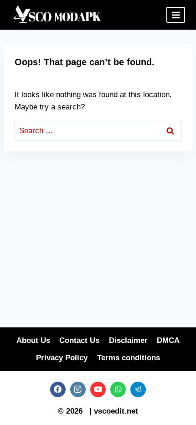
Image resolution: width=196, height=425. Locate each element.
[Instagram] (78, 389)
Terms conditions (128, 357)
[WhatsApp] (118, 389)
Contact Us (79, 340)
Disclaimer (128, 340)
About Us (33, 340)
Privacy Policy (62, 357)
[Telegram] (138, 389)
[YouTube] (98, 389)
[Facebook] (58, 389)
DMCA (168, 340)
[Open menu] (175, 15)
